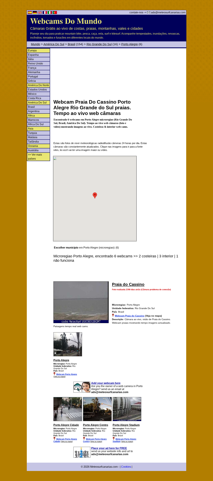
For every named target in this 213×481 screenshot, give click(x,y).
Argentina (33, 111)
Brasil (71, 44)
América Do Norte (38, 85)
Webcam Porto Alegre (66, 374)
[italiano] (50, 13)
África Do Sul (36, 124)
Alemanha (34, 72)
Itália (31, 59)
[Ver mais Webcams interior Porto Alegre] (67, 420)
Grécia (32, 80)
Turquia (32, 133)
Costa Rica (34, 98)
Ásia (30, 128)
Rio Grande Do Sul (99, 44)
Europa (32, 50)
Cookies (126, 466)
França (32, 67)
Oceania (33, 146)
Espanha (33, 54)
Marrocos (33, 119)
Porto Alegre (129, 44)
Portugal (33, 76)
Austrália (33, 150)
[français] (45, 13)
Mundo (35, 44)
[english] (40, 13)
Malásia (32, 137)
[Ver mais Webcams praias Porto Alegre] (67, 355)
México (32, 93)
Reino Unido (35, 63)
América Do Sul (53, 44)
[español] (30, 13)
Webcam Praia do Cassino (129, 315)
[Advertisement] (119, 73)
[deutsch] (35, 13)
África (31, 115)
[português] (55, 13)
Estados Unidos (37, 89)
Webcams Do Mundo (66, 20)
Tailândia (33, 141)
